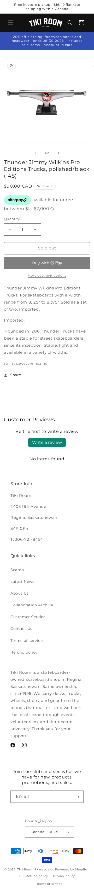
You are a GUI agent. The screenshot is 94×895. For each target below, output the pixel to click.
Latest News (22, 581)
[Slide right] (58, 153)
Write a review (47, 442)
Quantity (12, 219)
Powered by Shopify (71, 869)
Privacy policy (64, 876)
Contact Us (21, 628)
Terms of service (26, 640)
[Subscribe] (77, 797)
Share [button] (15, 375)
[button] (10, 22)
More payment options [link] (47, 275)
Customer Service (28, 616)
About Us (19, 593)
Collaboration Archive (31, 605)
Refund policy (24, 652)
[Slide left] (35, 153)
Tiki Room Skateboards (35, 869)
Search (17, 569)
